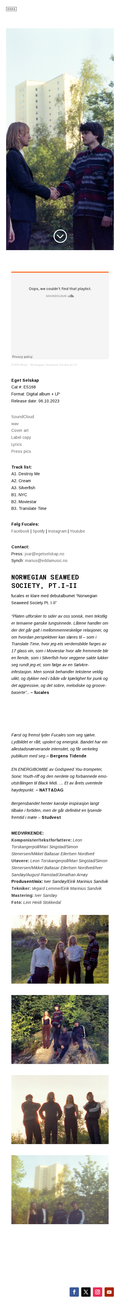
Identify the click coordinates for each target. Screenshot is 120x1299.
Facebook (21, 531)
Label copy (21, 437)
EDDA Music (19, 364)
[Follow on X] (86, 1292)
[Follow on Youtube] (109, 1292)
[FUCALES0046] (60, 1142)
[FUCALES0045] (60, 1062)
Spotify (39, 531)
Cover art (20, 430)
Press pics (21, 451)
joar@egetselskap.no (44, 554)
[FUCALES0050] (60, 1222)
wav (15, 423)
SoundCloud (22, 416)
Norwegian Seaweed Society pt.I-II (53, 364)
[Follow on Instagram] (97, 1292)
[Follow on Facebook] (74, 1292)
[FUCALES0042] (60, 982)
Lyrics (16, 444)
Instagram (57, 531)
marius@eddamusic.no (46, 560)
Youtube (77, 531)
